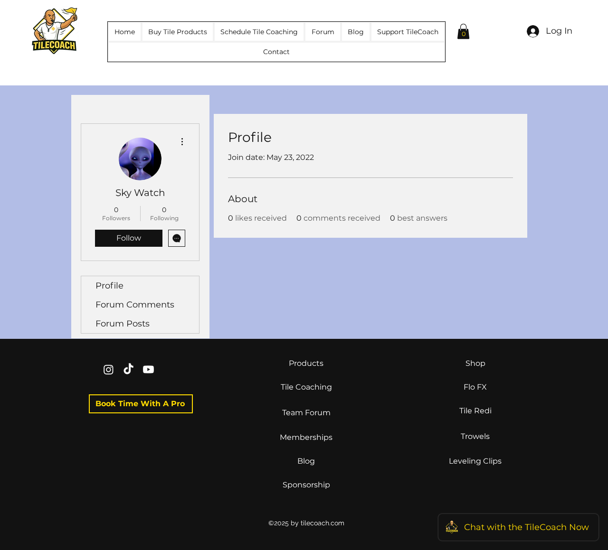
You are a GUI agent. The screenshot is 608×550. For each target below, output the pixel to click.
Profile (109, 285)
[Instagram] (108, 369)
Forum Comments (134, 304)
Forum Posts (122, 323)
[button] (463, 31)
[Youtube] (148, 369)
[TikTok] (128, 369)
